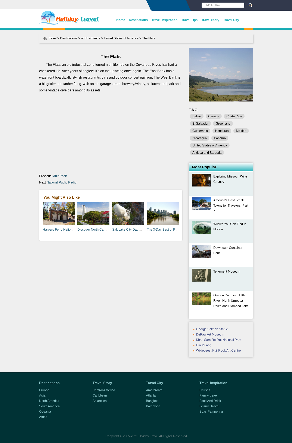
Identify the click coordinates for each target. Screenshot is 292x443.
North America (49, 401)
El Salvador (200, 123)
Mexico (241, 131)
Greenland (223, 123)
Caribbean (100, 395)
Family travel (208, 395)
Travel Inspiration (164, 20)
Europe (44, 390)
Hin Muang (203, 345)
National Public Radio (61, 182)
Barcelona (153, 406)
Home (120, 20)
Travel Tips (189, 20)
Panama (220, 138)
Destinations (138, 20)
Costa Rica (234, 116)
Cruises (204, 390)
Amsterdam (154, 390)
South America (49, 406)
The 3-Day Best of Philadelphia (168, 229)
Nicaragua (199, 138)
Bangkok (152, 401)
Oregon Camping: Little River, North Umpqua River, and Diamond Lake (231, 300)
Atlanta (151, 395)
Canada (213, 116)
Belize (196, 116)
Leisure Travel (209, 406)
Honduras (222, 131)
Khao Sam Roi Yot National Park (218, 340)
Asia (42, 395)
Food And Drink (210, 401)
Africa (43, 417)
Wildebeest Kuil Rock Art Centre (218, 350)
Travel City (231, 20)
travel (52, 38)
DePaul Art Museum (210, 334)
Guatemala (200, 131)
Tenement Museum (226, 271)
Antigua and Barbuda (206, 152)
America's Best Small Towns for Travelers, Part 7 (230, 205)
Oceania (45, 411)
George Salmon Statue (212, 329)
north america (90, 38)
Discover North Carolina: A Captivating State (108, 229)
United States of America (121, 38)
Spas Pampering (211, 411)
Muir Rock (59, 176)
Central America (104, 390)
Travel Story (210, 20)
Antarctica (100, 401)
